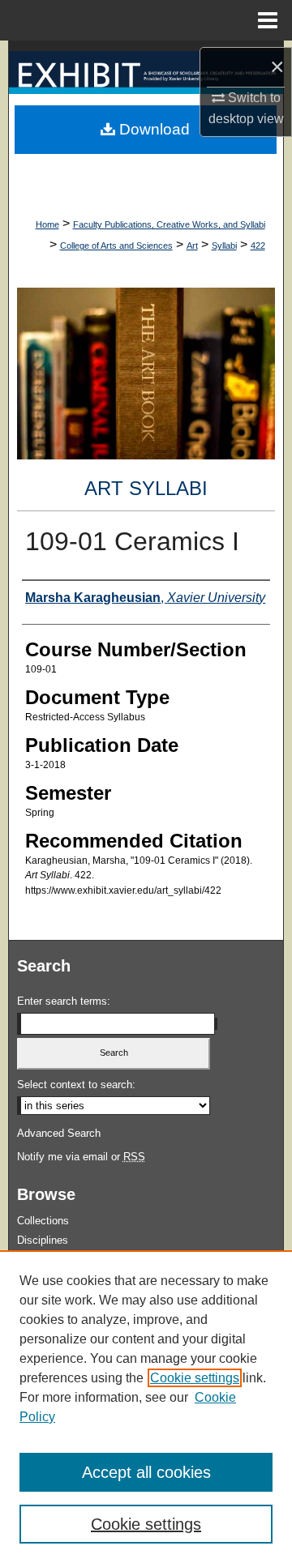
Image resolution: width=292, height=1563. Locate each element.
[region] (146, 1406)
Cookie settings (194, 1378)
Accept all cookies (146, 1472)
